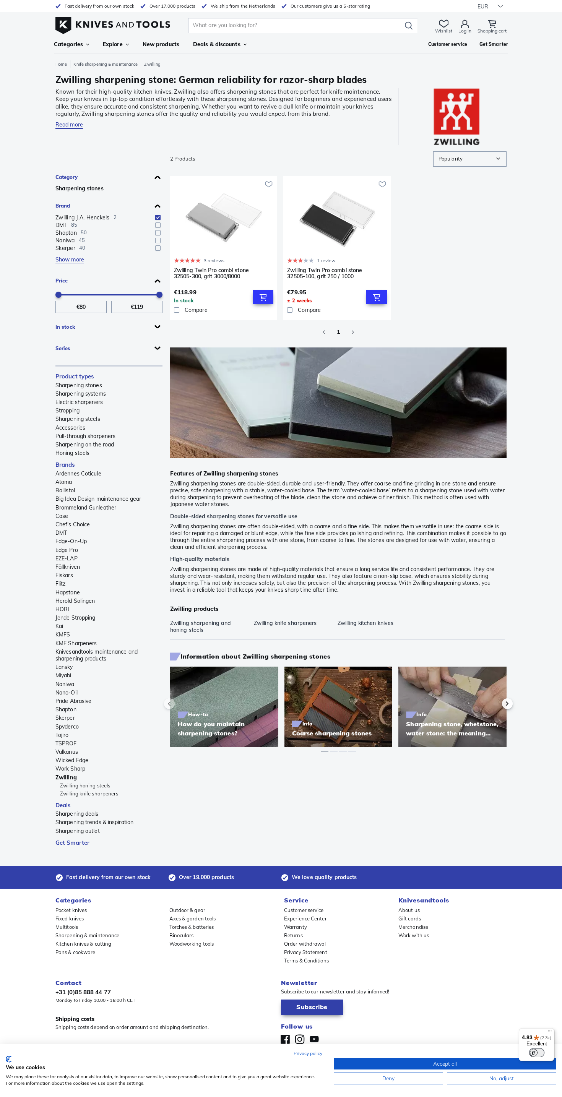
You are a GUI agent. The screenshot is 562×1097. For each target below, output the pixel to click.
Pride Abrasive (73, 701)
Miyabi (63, 675)
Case (61, 516)
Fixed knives (69, 918)
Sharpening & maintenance (87, 935)
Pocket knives (71, 910)
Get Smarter (72, 842)
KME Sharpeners (76, 643)
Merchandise (413, 927)
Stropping (67, 410)
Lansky (64, 667)
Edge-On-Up (71, 541)
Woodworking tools (191, 944)
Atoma (63, 482)
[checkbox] (158, 217)
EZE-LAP (66, 558)
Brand (62, 206)
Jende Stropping (75, 617)
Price (61, 280)
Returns (293, 935)
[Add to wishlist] (268, 184)
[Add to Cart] (263, 297)
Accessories (70, 427)
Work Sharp (70, 768)
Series (63, 348)
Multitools (66, 927)
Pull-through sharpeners (85, 436)
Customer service (304, 910)
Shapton (65, 709)
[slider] (58, 295)
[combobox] (470, 159)
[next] (494, 704)
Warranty (295, 927)
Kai (59, 626)
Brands (65, 464)
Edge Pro (66, 550)
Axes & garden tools (192, 918)
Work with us (413, 935)
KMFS (62, 634)
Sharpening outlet (77, 831)
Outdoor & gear (187, 910)
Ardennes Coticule (78, 473)
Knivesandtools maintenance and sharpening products (96, 655)
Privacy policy (308, 1053)
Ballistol (65, 490)
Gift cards (409, 918)
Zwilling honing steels (85, 785)
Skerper (65, 717)
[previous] (182, 704)
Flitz (60, 583)
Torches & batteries (191, 927)
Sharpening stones (79, 188)
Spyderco (67, 726)
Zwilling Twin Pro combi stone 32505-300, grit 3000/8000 (211, 273)
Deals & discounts (216, 44)
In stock (65, 327)
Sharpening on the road (84, 444)
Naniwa (65, 684)
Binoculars (181, 935)
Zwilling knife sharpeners (89, 793)
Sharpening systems (80, 393)
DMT (61, 532)
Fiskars (64, 575)
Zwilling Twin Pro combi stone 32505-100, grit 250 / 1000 (324, 273)
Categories (68, 44)
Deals (63, 805)
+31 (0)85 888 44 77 (83, 992)
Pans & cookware (75, 952)
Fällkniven (67, 566)
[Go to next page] (353, 332)
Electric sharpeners (79, 402)
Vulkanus (66, 751)
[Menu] (549, 1032)
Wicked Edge (71, 760)
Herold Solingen (75, 600)
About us (409, 910)
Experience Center (305, 918)
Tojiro (62, 735)
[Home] (112, 23)
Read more (69, 124)
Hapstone (67, 592)
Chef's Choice (72, 524)
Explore (113, 44)
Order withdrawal (305, 944)
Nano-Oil (66, 692)
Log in (464, 31)
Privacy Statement (305, 952)
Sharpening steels (77, 418)
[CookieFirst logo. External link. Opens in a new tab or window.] (8, 1059)
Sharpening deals (77, 813)
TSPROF (66, 743)
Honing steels (72, 453)
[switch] (536, 1052)
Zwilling (66, 777)
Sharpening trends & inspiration (94, 822)
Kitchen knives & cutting (83, 944)
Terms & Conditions (306, 960)
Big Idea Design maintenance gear (98, 498)
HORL (63, 609)
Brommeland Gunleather (85, 507)
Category (66, 177)
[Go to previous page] (324, 332)
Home (61, 64)
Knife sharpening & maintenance (105, 64)
